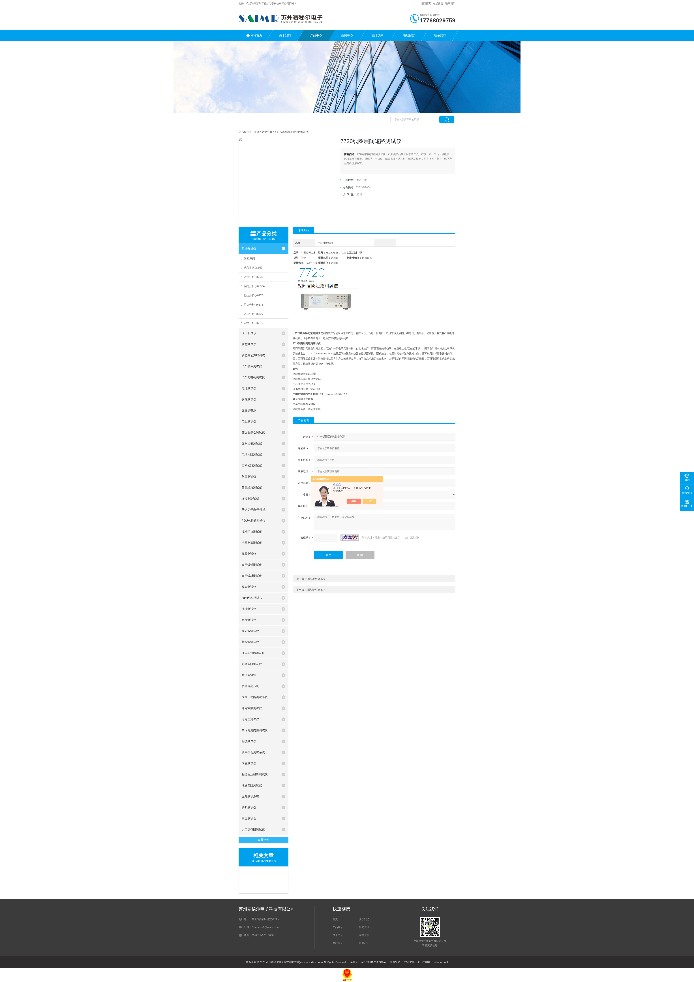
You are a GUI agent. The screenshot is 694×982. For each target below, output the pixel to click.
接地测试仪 (249, 608)
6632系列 (249, 258)
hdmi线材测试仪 (252, 597)
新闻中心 (347, 35)
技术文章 (378, 35)
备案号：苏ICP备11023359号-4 (368, 962)
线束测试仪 (249, 586)
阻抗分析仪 (249, 248)
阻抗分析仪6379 (253, 323)
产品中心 (316, 35)
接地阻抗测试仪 (252, 531)
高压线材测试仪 (252, 575)
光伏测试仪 (249, 619)
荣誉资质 (364, 935)
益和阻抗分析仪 (253, 267)
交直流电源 (249, 410)
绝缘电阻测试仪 (252, 785)
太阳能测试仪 (250, 630)
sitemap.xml (441, 962)
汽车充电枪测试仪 (253, 377)
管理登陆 (395, 962)
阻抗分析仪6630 (253, 276)
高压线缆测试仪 (252, 564)
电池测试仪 (249, 388)
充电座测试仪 (250, 719)
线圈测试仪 (249, 553)
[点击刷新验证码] (349, 537)
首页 (256, 131)
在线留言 (438, 3)
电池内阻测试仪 (252, 454)
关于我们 (285, 35)
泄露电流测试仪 (252, 542)
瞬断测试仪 (249, 807)
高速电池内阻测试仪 (255, 730)
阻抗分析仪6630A (254, 286)
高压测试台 (249, 818)
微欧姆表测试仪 (252, 443)
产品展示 (338, 927)
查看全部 (263, 839)
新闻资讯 (364, 927)
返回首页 (426, 3)
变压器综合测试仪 (253, 432)
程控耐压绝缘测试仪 (255, 774)
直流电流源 (249, 675)
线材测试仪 (249, 344)
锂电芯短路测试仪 (253, 653)
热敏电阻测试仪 (252, 664)
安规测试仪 (249, 399)
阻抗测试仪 (249, 741)
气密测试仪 (249, 763)
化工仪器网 (423, 962)
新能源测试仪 (250, 642)
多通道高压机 (250, 686)
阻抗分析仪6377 (253, 295)
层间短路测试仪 (252, 465)
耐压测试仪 (249, 476)
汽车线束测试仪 (252, 366)
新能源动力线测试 (253, 355)
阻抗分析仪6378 (253, 304)
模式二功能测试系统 (255, 697)
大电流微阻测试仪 (253, 829)
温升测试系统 (250, 796)
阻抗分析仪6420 (253, 313)
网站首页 (256, 35)
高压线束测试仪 (252, 487)
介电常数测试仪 (252, 708)
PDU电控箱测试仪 (253, 520)
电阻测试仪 (249, 421)
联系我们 (450, 3)
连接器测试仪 (250, 498)
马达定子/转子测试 (253, 509)
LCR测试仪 (249, 333)
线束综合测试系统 (253, 752)
